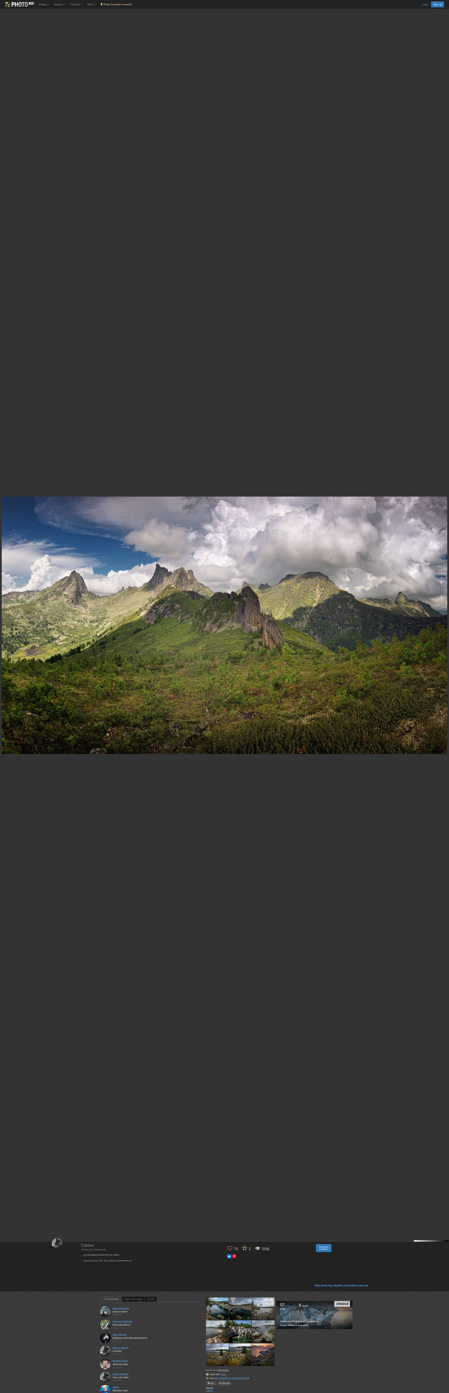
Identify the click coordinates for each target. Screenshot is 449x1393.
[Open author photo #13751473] (263, 1354)
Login (425, 4)
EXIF (151, 1299)
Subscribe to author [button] (324, 1248)
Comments (112, 1299)
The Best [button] (75, 4)
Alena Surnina (119, 1334)
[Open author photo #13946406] (263, 1308)
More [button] (90, 4)
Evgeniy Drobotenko (122, 1321)
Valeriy (116, 1387)
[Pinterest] (234, 1256)
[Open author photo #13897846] (263, 1331)
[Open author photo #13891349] (217, 1354)
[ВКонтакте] (229, 1256)
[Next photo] (445, 605)
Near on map (133, 1299)
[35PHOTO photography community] (19, 4)
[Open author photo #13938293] (217, 1331)
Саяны (209, 1390)
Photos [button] (43, 4)
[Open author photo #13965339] (217, 1308)
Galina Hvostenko (121, 1308)
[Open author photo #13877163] (240, 1354)
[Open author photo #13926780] (240, 1331)
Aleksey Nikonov (121, 1348)
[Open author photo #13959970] (240, 1308)
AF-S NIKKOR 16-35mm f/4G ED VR (232, 1378)
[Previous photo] (3, 605)
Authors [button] (58, 4)
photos (223, 1370)
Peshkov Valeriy (120, 1361)
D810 (223, 1374)
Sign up (437, 4)
